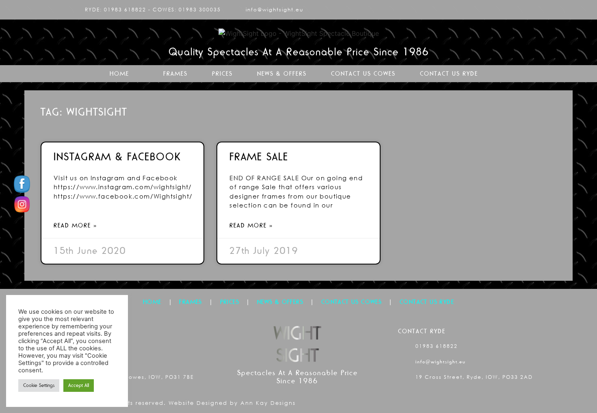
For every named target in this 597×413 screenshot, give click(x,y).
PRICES (229, 302)
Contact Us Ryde (449, 73)
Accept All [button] (78, 385)
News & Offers (282, 73)
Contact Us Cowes (363, 73)
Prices (222, 73)
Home (119, 73)
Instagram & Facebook (117, 156)
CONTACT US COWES (351, 302)
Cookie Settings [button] (38, 385)
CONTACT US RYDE (427, 302)
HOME (152, 302)
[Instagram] (515, 9)
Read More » (75, 225)
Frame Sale (258, 156)
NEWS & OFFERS (280, 302)
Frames (175, 73)
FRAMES (190, 302)
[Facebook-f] (502, 9)
